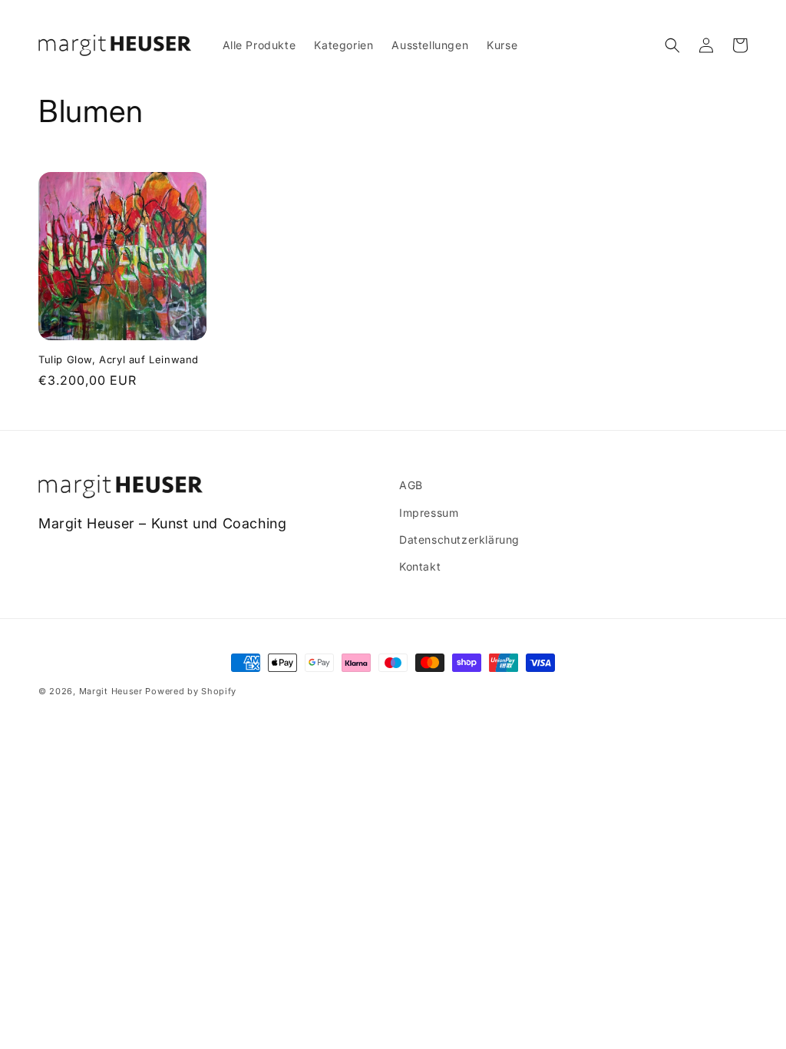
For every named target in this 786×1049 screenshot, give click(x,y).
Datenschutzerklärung (459, 539)
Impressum (428, 512)
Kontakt (420, 566)
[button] (672, 45)
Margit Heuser (111, 691)
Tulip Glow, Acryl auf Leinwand (118, 359)
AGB (411, 484)
